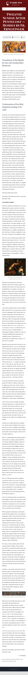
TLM (7, 661)
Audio (21, 659)
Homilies (4, 661)
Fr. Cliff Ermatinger (7, 659)
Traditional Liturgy (12, 661)
